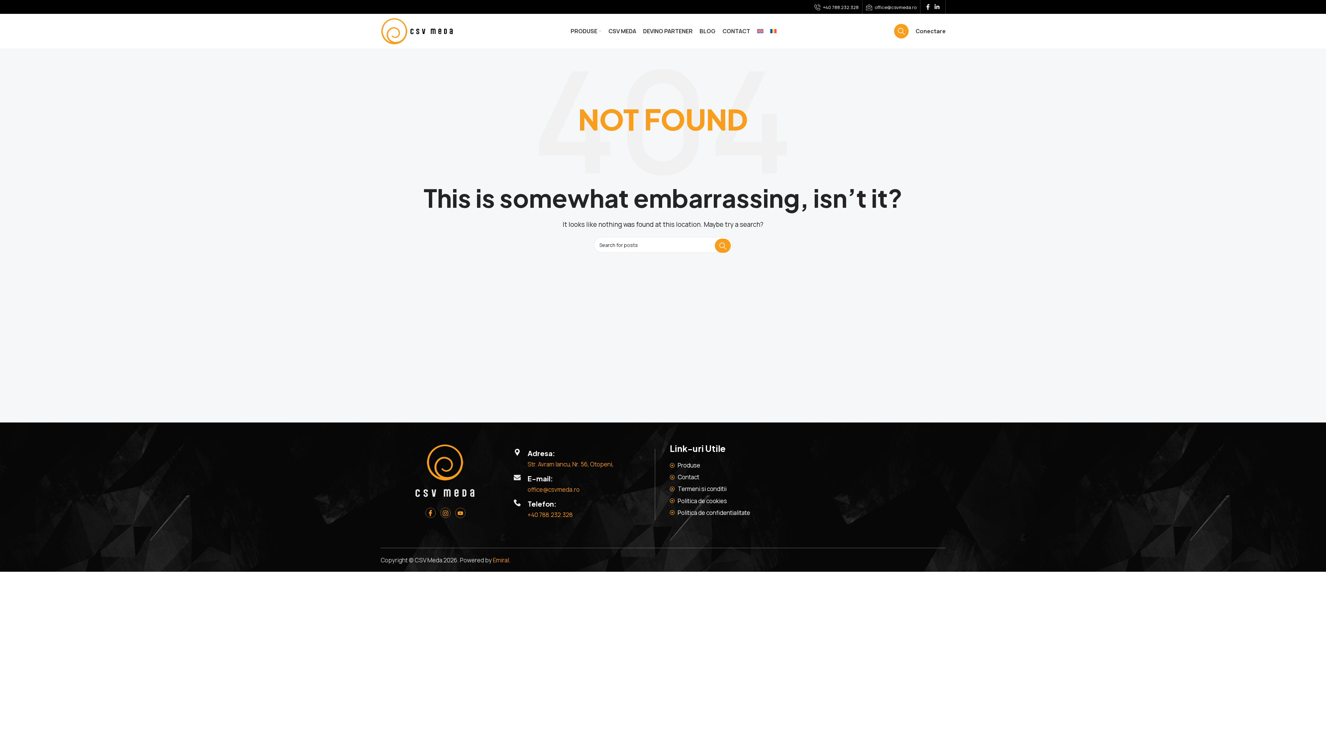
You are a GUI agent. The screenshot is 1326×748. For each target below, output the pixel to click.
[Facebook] (430, 513)
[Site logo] (417, 31)
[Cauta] (901, 31)
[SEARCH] (723, 246)
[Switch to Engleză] (760, 31)
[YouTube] (460, 513)
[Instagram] (445, 513)
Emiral (501, 560)
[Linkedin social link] (937, 7)
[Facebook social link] (928, 7)
